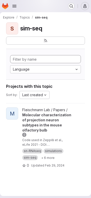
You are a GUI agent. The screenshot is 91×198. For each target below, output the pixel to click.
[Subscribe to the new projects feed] (45, 41)
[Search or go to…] (71, 6)
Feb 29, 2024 (54, 165)
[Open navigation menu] (14, 6)
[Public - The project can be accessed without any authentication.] (24, 135)
